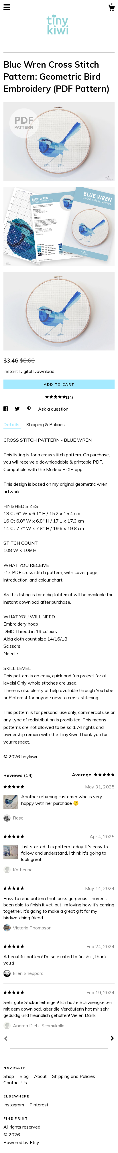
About (41, 1076)
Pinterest (39, 1105)
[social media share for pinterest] (29, 409)
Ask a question (53, 409)
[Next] (112, 1039)
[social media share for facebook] (6, 409)
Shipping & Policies (45, 424)
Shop (9, 1076)
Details (12, 424)
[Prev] (5, 1039)
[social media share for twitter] (18, 409)
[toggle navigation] (6, 7)
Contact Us (15, 1082)
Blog (24, 1076)
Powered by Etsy (21, 1142)
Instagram (14, 1105)
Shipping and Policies (73, 1076)
